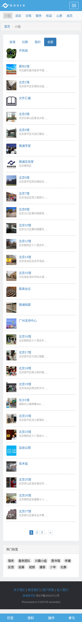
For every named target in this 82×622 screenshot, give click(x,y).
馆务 (11, 560)
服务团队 (24, 560)
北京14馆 (25, 257)
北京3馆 (24, 114)
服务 (39, 15)
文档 (28, 15)
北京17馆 (25, 352)
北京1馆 (24, 82)
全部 (50, 42)
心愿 (59, 15)
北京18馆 (25, 368)
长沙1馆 (24, 400)
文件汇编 (25, 98)
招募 (21, 567)
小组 (8, 15)
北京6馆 (24, 177)
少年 (53, 567)
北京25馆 (25, 479)
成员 (70, 15)
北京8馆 (24, 209)
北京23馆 (25, 431)
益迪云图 (25, 447)
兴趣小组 (41, 560)
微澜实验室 (26, 161)
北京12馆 (25, 241)
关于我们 (19, 589)
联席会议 (25, 288)
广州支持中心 (28, 320)
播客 (42, 567)
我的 (38, 42)
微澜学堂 (25, 145)
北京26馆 (25, 495)
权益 (49, 15)
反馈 (11, 567)
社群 (25, 42)
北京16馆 (25, 336)
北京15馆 (25, 273)
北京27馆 (25, 511)
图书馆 (55, 560)
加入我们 (62, 589)
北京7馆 (24, 193)
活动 (18, 15)
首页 (7, 26)
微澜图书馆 (29, 595)
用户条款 (48, 589)
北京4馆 (24, 130)
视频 (32, 567)
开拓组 (23, 50)
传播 (68, 560)
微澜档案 (25, 304)
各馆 (12, 42)
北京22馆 (25, 416)
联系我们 (34, 589)
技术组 (23, 463)
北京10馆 (25, 225)
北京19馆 (25, 384)
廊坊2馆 (24, 66)
